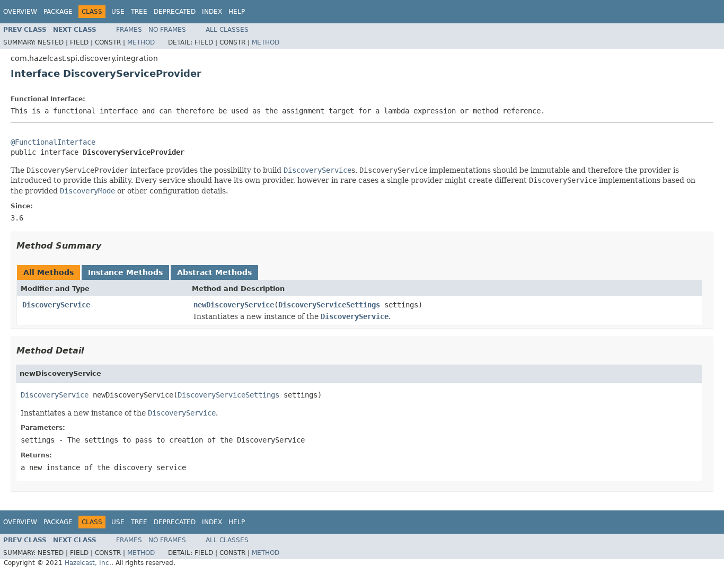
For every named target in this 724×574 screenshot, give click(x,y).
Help (236, 11)
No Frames (167, 29)
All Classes (227, 29)
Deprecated (175, 11)
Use (118, 11)
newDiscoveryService (233, 305)
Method (141, 42)
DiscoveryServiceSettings (329, 305)
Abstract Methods (214, 272)
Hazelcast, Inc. (88, 563)
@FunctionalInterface (53, 142)
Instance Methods (125, 272)
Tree (139, 11)
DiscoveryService (56, 305)
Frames (129, 29)
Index (212, 11)
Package (58, 11)
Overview (20, 11)
